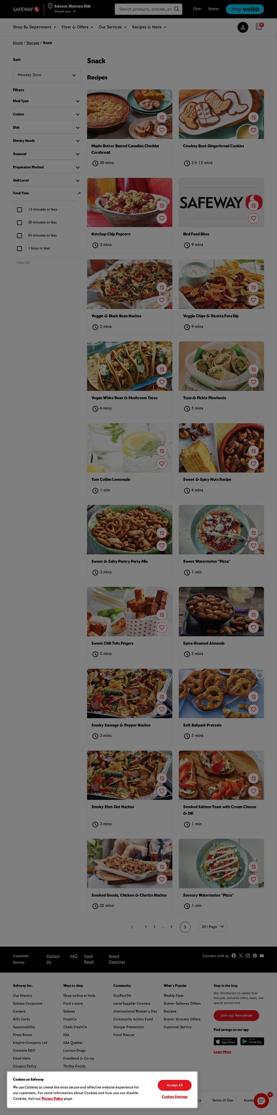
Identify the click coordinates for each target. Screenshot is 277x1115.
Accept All (175, 1085)
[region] (102, 1090)
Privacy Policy (52, 1099)
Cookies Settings (174, 1097)
